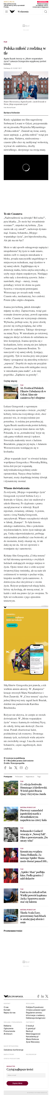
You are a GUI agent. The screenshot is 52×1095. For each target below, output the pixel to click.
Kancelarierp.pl (32, 1036)
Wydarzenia (23, 11)
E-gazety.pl (30, 1028)
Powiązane (8, 777)
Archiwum (8, 1034)
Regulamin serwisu (34, 1013)
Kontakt (7, 1010)
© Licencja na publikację (14, 758)
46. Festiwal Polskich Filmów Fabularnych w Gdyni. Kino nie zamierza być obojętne (33, 393)
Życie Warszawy (33, 1042)
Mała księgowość (33, 1034)
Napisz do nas (9, 1013)
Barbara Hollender (12, 113)
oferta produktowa (12, 1059)
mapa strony (9, 1054)
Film (5, 42)
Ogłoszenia (8, 1028)
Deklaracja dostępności (35, 1018)
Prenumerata (9, 1031)
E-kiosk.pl (30, 1026)
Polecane (19, 777)
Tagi (39, 777)
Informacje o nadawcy (35, 1015)
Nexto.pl (29, 1031)
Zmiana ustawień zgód (35, 1010)
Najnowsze (30, 777)
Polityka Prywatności (34, 1007)
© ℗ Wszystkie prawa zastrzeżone (18, 761)
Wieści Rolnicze (32, 1039)
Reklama (7, 1026)
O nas (6, 1007)
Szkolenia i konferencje (13, 1050)
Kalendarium (31, 1054)
